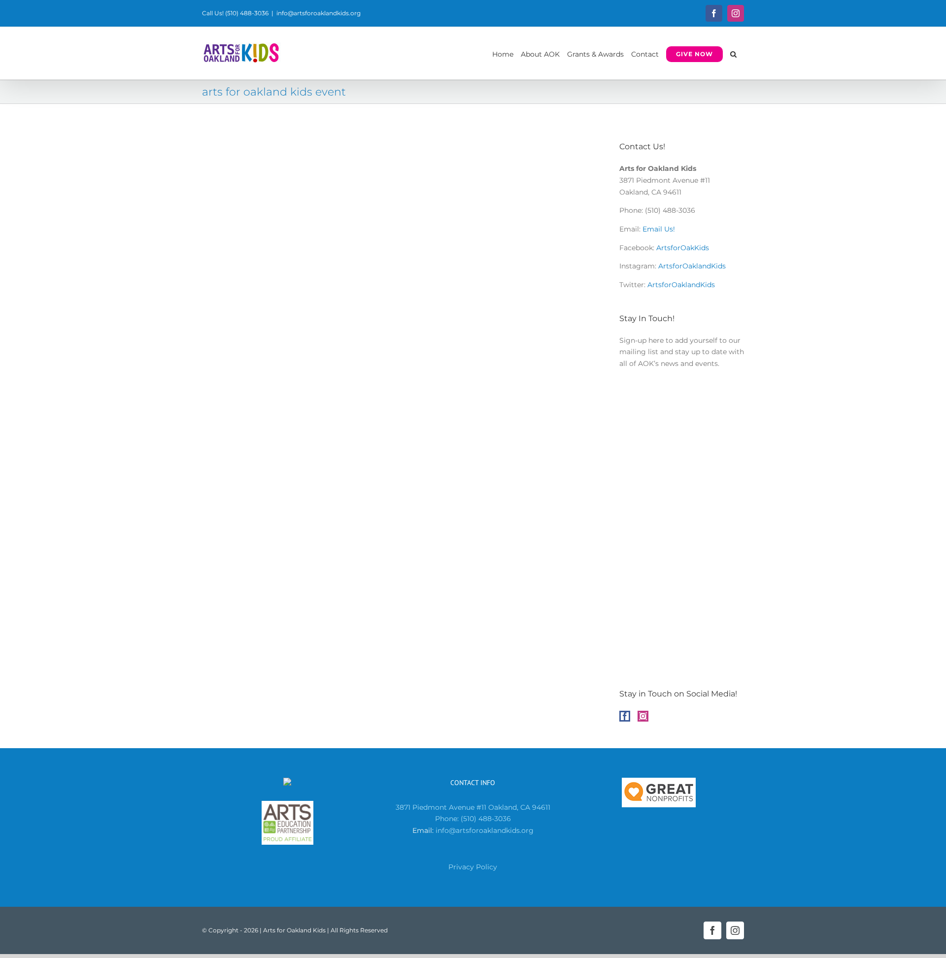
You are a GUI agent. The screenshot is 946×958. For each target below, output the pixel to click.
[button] (733, 53)
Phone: (448, 818)
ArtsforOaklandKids (692, 266)
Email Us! (658, 229)
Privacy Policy (472, 866)
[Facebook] (624, 716)
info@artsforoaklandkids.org (318, 13)
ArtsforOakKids (682, 247)
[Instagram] (643, 716)
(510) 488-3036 (486, 818)
